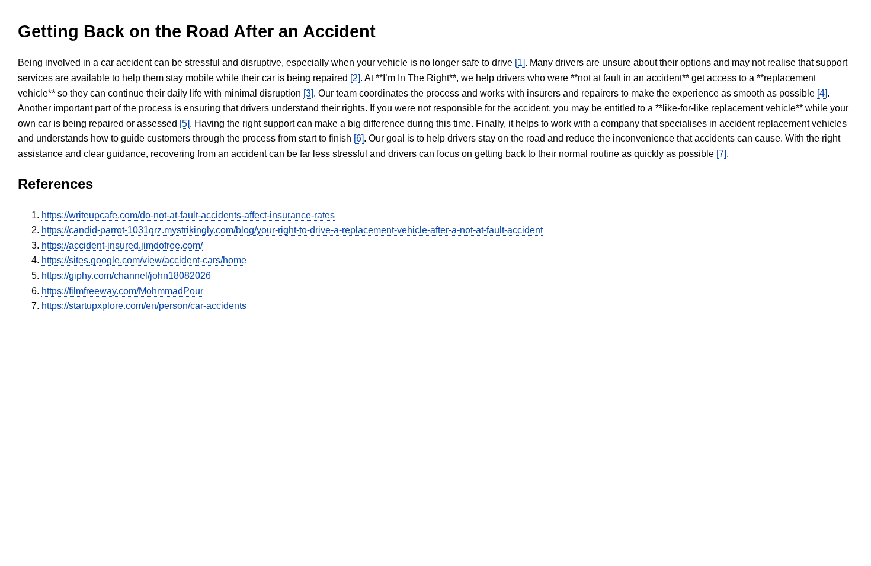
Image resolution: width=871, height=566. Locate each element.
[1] (520, 62)
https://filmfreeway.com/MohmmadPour (122, 291)
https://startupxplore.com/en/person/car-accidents (143, 306)
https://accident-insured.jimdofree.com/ (122, 245)
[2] (355, 78)
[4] (822, 93)
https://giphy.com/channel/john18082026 (126, 276)
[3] (308, 93)
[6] (359, 138)
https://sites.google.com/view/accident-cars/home (143, 260)
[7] (721, 154)
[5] (185, 123)
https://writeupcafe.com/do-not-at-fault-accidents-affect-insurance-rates (188, 215)
